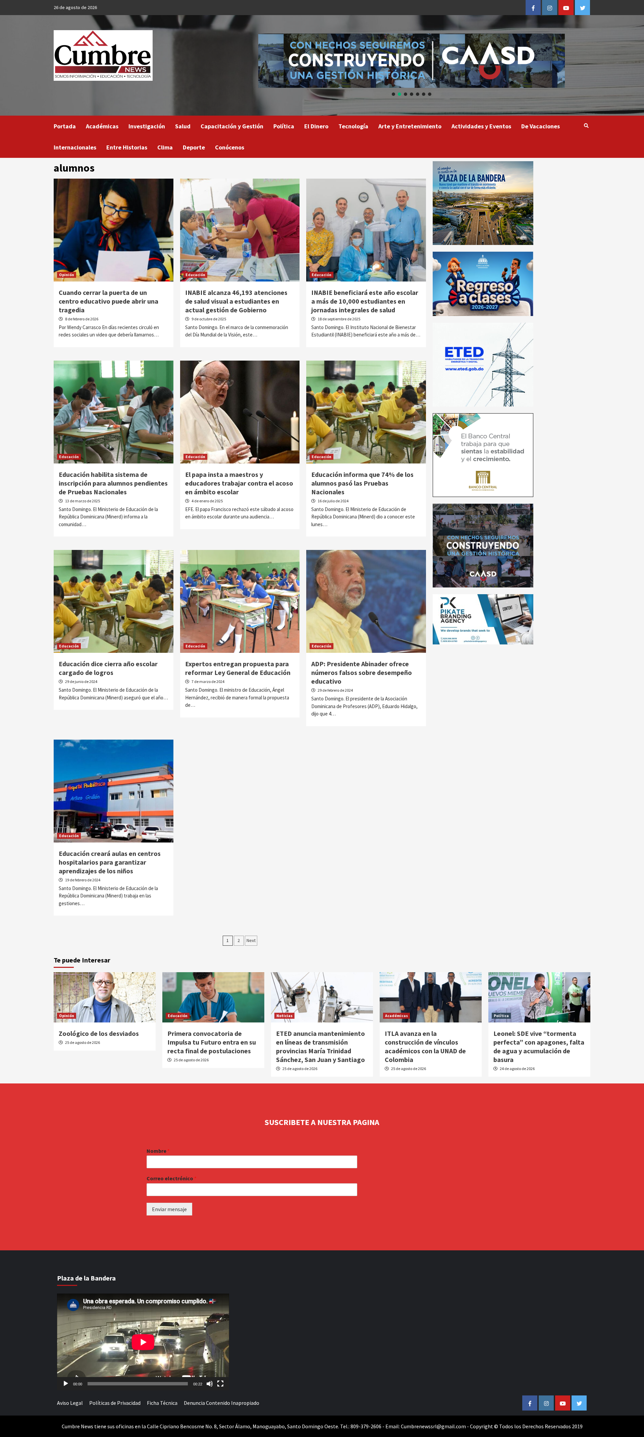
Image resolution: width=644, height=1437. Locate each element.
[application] (143, 1342)
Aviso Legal (70, 1402)
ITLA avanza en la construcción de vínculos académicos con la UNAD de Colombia (425, 1046)
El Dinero (316, 126)
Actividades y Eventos (481, 126)
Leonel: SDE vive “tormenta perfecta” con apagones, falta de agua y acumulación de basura (538, 1046)
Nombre (158, 1150)
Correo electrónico (172, 1178)
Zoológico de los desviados (99, 1033)
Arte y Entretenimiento (409, 126)
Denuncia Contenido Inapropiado (221, 1402)
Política (283, 126)
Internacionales (75, 147)
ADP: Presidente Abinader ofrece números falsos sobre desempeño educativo (361, 672)
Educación (195, 274)
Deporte (194, 147)
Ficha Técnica (162, 1402)
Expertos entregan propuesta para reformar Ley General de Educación (237, 668)
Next (251, 940)
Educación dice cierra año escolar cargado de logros (108, 668)
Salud (183, 126)
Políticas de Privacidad (115, 1402)
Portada (65, 126)
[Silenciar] (209, 1383)
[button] (393, 94)
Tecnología (353, 126)
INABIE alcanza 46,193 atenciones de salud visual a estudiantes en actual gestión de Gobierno (236, 301)
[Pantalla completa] (220, 1383)
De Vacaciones (540, 126)
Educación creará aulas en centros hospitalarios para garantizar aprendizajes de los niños (110, 862)
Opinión (66, 274)
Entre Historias (126, 147)
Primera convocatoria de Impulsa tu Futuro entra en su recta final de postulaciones (211, 1042)
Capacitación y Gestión (232, 126)
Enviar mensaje (169, 1209)
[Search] (586, 125)
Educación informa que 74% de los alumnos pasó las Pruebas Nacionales (362, 483)
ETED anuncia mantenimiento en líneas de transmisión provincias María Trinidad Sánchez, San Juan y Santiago (320, 1046)
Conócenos (229, 147)
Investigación (146, 126)
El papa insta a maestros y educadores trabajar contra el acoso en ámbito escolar (239, 483)
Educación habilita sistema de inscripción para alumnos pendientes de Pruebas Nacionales (113, 483)
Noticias (284, 1015)
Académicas (102, 126)
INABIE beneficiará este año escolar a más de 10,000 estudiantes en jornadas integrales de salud (364, 301)
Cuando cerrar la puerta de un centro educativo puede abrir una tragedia (108, 301)
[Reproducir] (65, 1383)
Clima (165, 147)
